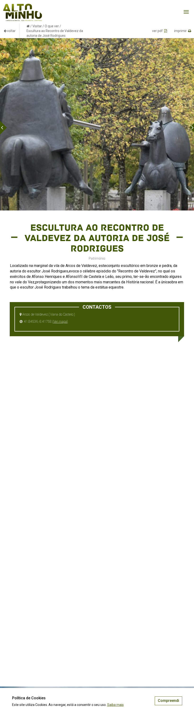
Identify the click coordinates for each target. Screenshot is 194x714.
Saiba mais (115, 705)
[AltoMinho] (22, 6)
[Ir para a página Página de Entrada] (28, 26)
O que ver (52, 26)
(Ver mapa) (60, 321)
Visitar (37, 26)
